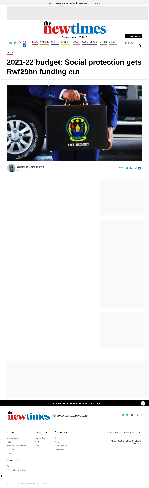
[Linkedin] (24, 45)
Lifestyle (137, 432)
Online (57, 438)
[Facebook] (19, 42)
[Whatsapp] (135, 168)
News (35, 42)
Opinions (44, 42)
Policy (9, 442)
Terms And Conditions (17, 446)
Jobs (37, 446)
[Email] (10, 42)
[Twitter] (15, 42)
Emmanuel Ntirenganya (30, 166)
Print (37, 442)
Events (113, 42)
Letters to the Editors (17, 470)
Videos (76, 42)
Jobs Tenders (61, 446)
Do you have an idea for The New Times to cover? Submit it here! (74, 3)
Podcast (137, 443)
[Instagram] (24, 42)
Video (113, 441)
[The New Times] (74, 33)
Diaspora (65, 42)
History (10, 449)
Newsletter (40, 438)
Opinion (117, 432)
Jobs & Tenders (89, 42)
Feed (9, 453)
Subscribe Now (133, 36)
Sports (55, 42)
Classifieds (59, 449)
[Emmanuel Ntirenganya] (11, 171)
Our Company (13, 438)
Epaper (103, 42)
